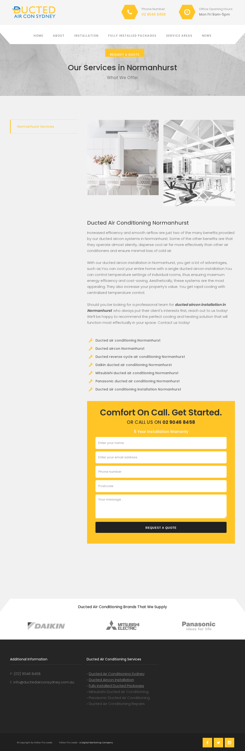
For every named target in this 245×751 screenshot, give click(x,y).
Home (38, 36)
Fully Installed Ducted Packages (116, 685)
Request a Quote (124, 54)
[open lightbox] (123, 157)
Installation (86, 36)
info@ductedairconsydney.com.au (43, 682)
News (207, 36)
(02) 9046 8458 (27, 673)
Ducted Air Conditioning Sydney (117, 673)
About (59, 36)
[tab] (44, 127)
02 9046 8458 (154, 14)
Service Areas (179, 36)
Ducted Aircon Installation (111, 679)
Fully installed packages (132, 36)
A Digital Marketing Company (96, 742)
